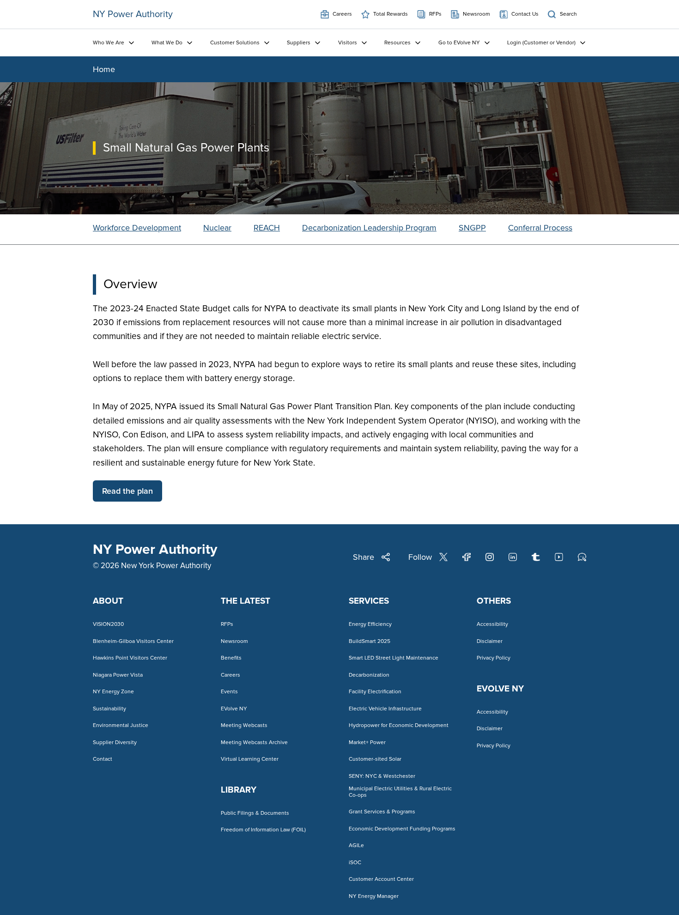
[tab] (137, 229)
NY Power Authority (133, 14)
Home (104, 69)
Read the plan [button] (127, 491)
